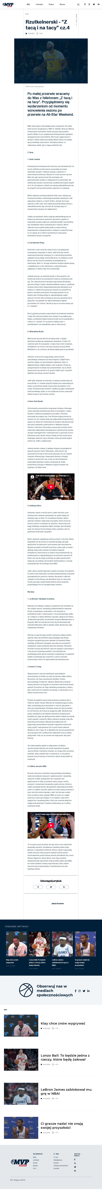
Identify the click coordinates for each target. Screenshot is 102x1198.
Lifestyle (39, 4)
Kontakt (56, 1168)
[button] (78, 4)
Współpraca (58, 1160)
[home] (8, 4)
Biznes (62, 4)
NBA (28, 4)
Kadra (51, 4)
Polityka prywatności (61, 1166)
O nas (56, 1157)
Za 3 (34, 1168)
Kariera (56, 1163)
